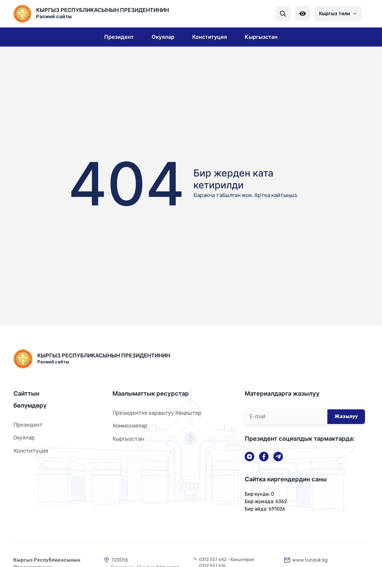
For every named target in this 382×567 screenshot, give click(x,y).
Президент (28, 425)
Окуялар (24, 437)
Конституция (30, 451)
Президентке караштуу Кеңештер (157, 413)
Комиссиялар (130, 425)
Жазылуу (346, 416)
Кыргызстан (128, 439)
